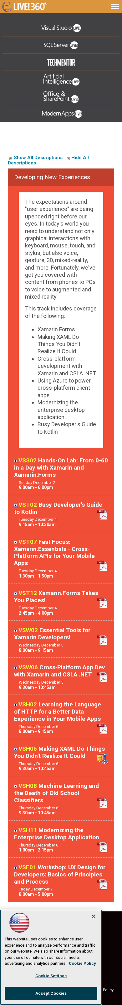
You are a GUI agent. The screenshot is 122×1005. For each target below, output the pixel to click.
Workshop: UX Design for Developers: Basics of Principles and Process (59, 874)
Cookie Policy (82, 963)
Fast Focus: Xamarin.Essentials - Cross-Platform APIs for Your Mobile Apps (54, 552)
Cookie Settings (51, 975)
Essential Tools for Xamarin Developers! (52, 634)
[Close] (93, 916)
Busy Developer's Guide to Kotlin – (58, 508)
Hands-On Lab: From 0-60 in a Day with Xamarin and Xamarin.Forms (61, 467)
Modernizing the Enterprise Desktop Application (56, 834)
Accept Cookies (51, 993)
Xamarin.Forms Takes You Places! (56, 596)
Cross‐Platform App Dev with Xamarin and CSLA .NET (59, 671)
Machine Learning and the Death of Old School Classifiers (56, 793)
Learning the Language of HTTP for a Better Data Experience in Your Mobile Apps (57, 711)
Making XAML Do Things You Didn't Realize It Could (59, 752)
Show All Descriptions (38, 157)
